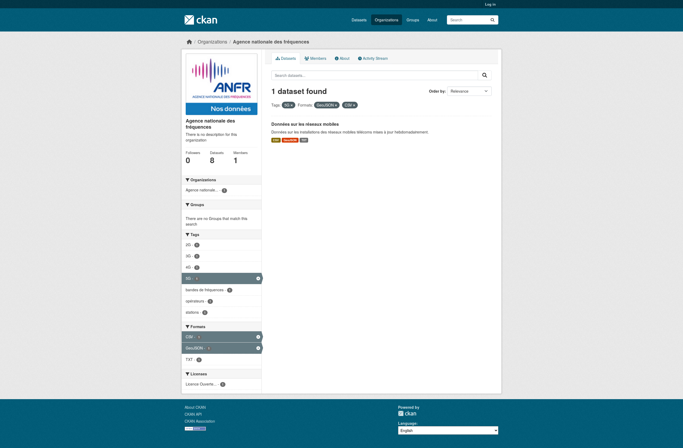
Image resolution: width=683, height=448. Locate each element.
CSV (276, 140)
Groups (413, 19)
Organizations (386, 19)
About (432, 19)
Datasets (359, 19)
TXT (304, 140)
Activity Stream (375, 58)
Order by (437, 91)
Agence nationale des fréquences (271, 41)
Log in (490, 4)
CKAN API (193, 414)
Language (407, 423)
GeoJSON (290, 140)
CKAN (407, 413)
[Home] (189, 41)
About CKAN (195, 407)
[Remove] (292, 105)
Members (317, 58)
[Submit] (492, 20)
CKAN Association (200, 421)
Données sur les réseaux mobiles (305, 124)
